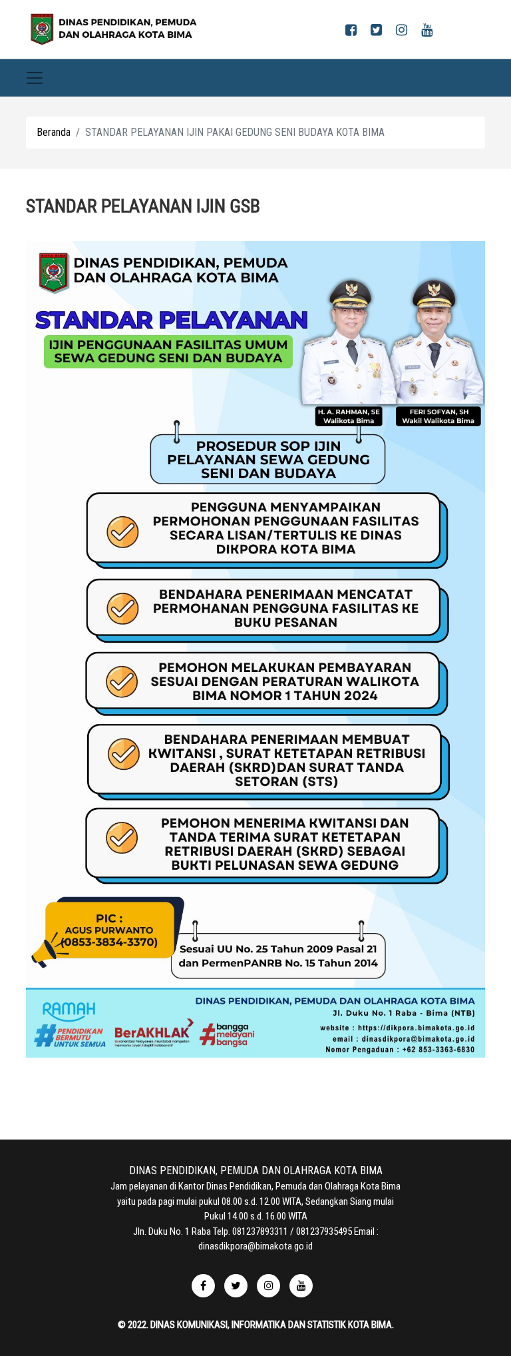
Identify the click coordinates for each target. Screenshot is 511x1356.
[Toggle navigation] (34, 78)
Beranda (54, 132)
